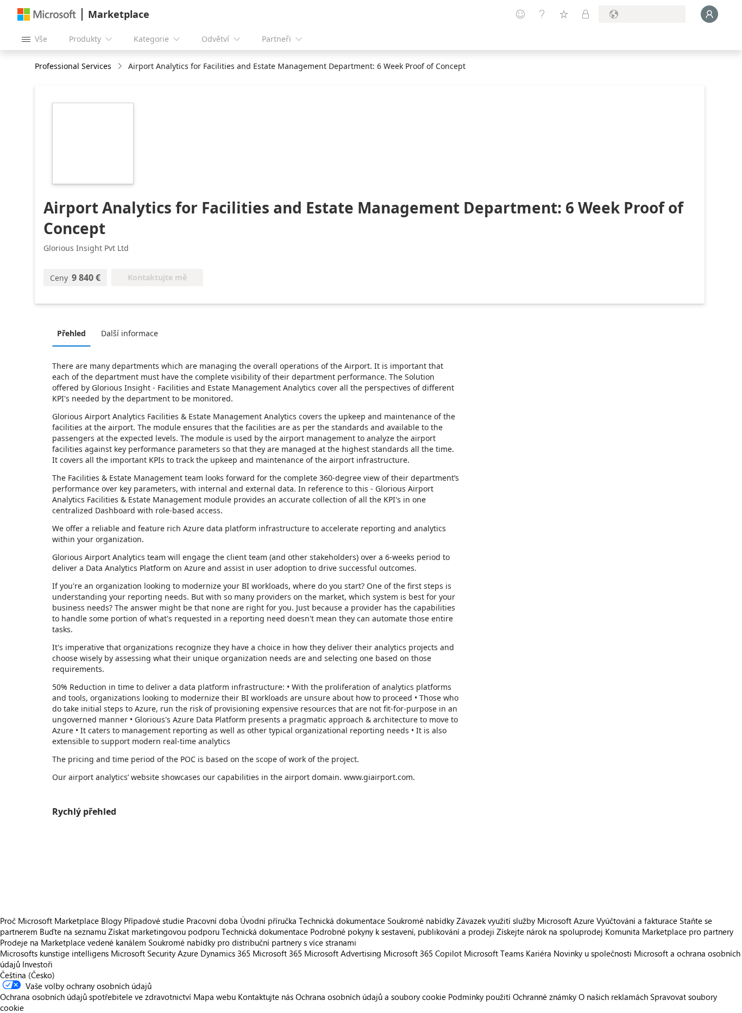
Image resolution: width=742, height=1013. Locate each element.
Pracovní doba (212, 920)
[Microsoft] (46, 14)
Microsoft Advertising (342, 953)
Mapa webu (214, 996)
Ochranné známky (544, 996)
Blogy (111, 920)
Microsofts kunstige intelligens (54, 953)
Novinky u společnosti (593, 953)
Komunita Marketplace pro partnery (669, 931)
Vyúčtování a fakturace (636, 920)
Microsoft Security (143, 953)
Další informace (129, 333)
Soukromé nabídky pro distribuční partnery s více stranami (252, 942)
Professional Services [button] (73, 66)
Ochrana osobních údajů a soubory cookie (370, 996)
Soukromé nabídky (420, 920)
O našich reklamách (613, 996)
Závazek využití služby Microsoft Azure (526, 920)
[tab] (74, 333)
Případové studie (154, 920)
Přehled (71, 333)
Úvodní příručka (268, 920)
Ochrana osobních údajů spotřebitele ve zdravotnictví (95, 996)
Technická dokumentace (342, 920)
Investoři (37, 964)
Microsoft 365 (277, 953)
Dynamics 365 (225, 953)
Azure (188, 953)
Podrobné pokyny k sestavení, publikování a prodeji (402, 931)
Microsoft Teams (494, 953)
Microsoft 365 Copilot (422, 953)
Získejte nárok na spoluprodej (549, 931)
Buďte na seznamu (73, 931)
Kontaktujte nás (265, 996)
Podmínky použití (479, 996)
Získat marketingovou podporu (163, 931)
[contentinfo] (121, 66)
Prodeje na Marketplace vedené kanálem (73, 942)
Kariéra (538, 953)
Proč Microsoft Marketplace (49, 920)
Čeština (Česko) (27, 975)
